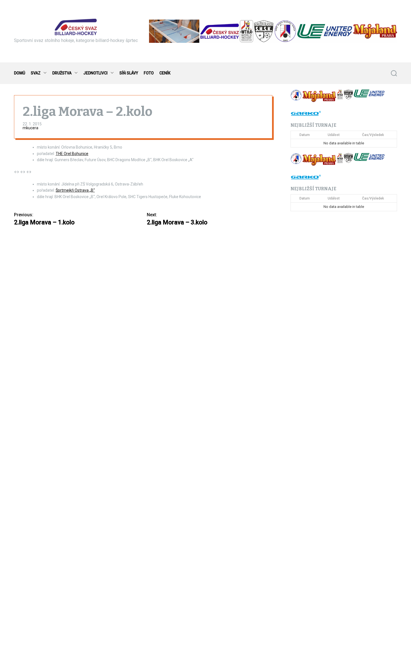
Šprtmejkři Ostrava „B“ (75, 190)
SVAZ (36, 73)
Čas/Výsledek (373, 135)
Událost (334, 135)
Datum (304, 135)
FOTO (149, 73)
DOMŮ (19, 73)
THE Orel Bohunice (72, 153)
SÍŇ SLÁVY (128, 73)
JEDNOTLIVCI (95, 73)
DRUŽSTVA (62, 73)
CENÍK (165, 73)
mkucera (30, 128)
